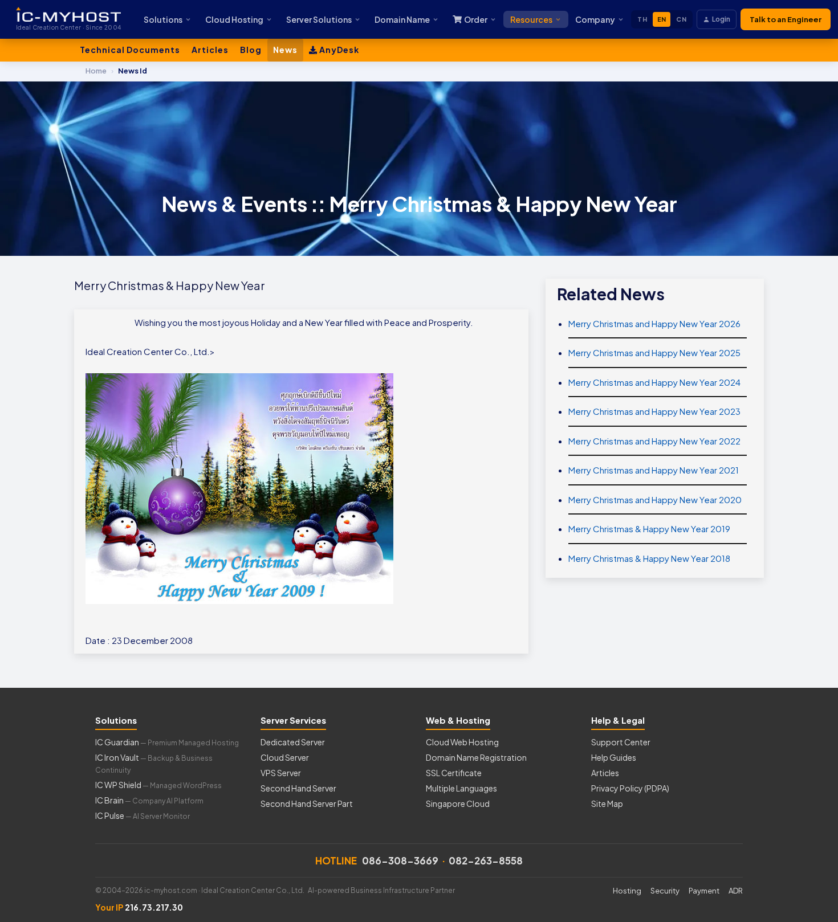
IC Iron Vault (154, 763)
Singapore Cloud (458, 803)
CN (681, 19)
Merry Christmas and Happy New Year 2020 (655, 499)
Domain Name (402, 19)
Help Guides (613, 757)
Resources (531, 19)
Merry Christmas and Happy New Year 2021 (653, 469)
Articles (210, 49)
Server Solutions (319, 19)
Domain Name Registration (476, 757)
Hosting (627, 890)
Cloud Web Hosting (462, 742)
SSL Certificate (454, 773)
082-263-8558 (486, 860)
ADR (736, 890)
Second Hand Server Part (307, 803)
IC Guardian (167, 742)
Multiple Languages (461, 788)
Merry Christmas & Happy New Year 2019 (649, 528)
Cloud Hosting (234, 19)
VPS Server (281, 773)
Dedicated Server (293, 742)
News (285, 49)
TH (642, 19)
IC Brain (149, 800)
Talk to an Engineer (785, 19)
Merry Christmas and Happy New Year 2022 (654, 440)
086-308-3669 (400, 860)
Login (721, 19)
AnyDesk (338, 49)
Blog (251, 49)
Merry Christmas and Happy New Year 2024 (654, 382)
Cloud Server (285, 757)
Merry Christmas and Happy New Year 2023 (654, 411)
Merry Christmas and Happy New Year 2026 (654, 323)
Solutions (163, 19)
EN (661, 19)
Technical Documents (130, 49)
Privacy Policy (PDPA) (630, 788)
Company (595, 19)
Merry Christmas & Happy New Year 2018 (649, 558)
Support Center (620, 742)
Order (475, 19)
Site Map (607, 803)
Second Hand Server (298, 788)
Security (665, 890)
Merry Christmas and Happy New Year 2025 (654, 352)
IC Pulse (142, 815)
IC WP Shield (158, 785)
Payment (704, 890)
